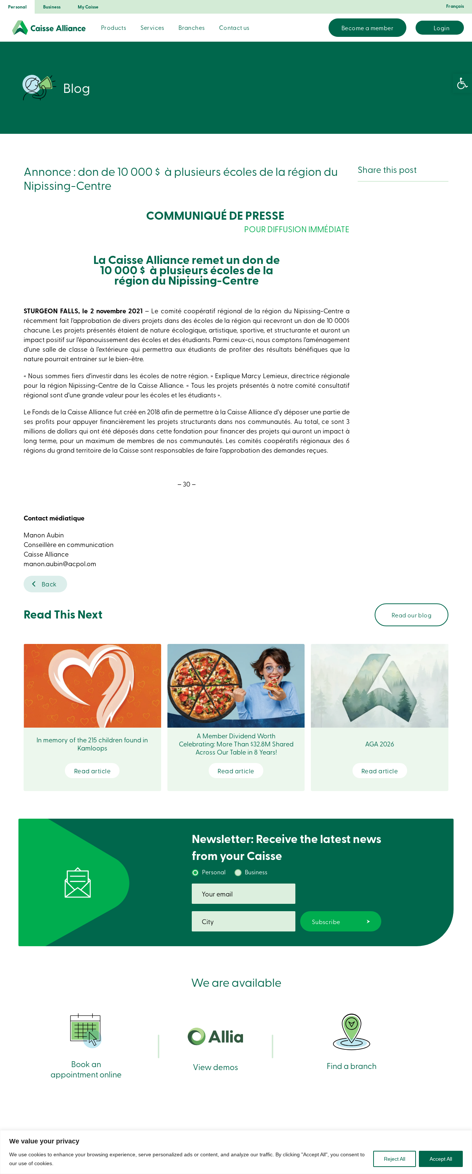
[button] (462, 83)
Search (318, 28)
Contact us (234, 27)
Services (152, 27)
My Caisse (88, 7)
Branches (191, 27)
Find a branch (351, 1065)
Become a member (367, 28)
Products (113, 27)
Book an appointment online (86, 1068)
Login (442, 28)
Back (49, 583)
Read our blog (411, 615)
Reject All (394, 1159)
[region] (236, 1152)
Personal (17, 7)
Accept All (441, 1159)
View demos (215, 1066)
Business (52, 7)
